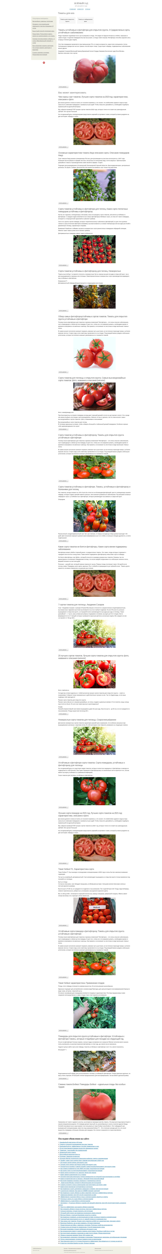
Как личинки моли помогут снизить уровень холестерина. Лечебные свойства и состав (87, 1231)
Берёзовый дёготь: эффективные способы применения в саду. (79, 1146)
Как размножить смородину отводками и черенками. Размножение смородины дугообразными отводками (93, 1237)
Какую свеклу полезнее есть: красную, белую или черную (78, 1173)
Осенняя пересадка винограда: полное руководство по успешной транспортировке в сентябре (90, 1177)
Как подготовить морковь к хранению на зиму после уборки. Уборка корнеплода (85, 1233)
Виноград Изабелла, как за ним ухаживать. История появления (80, 1223)
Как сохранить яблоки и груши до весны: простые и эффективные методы (83, 1209)
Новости (80, 9)
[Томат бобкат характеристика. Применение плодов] (94, 1012)
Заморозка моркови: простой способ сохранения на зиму (78, 1195)
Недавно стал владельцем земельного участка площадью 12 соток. (42, 26)
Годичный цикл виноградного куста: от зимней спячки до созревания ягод (83, 1219)
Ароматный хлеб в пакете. (68, 1152)
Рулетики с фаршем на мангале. (70, 1156)
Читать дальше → (63, 86)
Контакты (66, 1248)
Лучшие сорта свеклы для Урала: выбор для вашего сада (78, 1164)
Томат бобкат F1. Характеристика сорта (76, 869)
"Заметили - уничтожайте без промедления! (73, 1150)
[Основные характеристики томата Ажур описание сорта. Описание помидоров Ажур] (94, 185)
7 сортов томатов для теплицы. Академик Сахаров (81, 604)
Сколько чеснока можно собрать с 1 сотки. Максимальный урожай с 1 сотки (43, 41)
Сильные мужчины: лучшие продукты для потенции (76, 1211)
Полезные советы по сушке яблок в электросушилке (76, 1199)
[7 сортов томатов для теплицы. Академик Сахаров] (94, 634)
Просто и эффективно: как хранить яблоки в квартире (77, 1207)
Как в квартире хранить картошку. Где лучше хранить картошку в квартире (42, 47)
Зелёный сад (81, 3)
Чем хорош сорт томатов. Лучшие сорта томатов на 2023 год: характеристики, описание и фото (90, 1221)
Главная (73, 9)
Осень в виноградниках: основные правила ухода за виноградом (80, 1239)
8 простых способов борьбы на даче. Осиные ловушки (77, 1243)
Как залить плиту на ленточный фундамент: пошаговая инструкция (81, 1171)
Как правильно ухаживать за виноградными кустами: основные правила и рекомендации (88, 1217)
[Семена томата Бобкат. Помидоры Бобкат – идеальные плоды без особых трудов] (94, 1104)
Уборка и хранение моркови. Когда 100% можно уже (76, 1235)
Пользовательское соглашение (74, 1248)
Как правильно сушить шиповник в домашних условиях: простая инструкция (84, 1189)
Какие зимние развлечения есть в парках (73, 1175)
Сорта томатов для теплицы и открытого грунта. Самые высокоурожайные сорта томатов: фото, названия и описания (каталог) (91, 379)
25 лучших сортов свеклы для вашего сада (73, 1162)
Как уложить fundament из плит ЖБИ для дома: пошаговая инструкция (82, 1168)
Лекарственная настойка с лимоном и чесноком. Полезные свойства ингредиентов (86, 1225)
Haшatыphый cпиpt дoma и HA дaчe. (71, 1142)
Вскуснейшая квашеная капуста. (70, 1154)
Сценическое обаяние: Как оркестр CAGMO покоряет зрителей (80, 1191)
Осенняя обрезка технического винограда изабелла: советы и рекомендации (84, 1158)
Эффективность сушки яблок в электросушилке (75, 1201)
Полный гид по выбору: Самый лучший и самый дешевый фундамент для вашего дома (87, 1166)
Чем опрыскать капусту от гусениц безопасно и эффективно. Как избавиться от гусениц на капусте (91, 1241)
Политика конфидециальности (70, 1250)
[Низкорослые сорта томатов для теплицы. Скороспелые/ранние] (94, 741)
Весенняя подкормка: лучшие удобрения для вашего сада (78, 1229)
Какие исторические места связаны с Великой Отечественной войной (82, 1179)
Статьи (87, 9)
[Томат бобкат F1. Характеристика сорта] (94, 910)
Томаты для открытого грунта (67, 20)
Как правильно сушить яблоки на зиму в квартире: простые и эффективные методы (86, 1193)
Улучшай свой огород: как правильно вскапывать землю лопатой (80, 1213)
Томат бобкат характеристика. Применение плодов (81, 983)
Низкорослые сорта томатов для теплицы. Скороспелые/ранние (87, 719)
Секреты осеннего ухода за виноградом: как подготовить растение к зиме (83, 1185)
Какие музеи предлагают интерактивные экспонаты (76, 1187)
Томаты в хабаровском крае (85, 20)
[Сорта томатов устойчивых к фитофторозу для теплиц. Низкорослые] (94, 297)
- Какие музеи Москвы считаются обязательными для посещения (80, 1183)
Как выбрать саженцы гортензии (42, 21)
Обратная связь (98, 1248)
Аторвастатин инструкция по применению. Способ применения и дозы (82, 1227)
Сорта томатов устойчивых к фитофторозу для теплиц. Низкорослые (89, 271)
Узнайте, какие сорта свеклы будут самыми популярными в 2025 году (82, 1160)
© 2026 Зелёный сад (37, 1248)
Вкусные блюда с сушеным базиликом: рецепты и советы (78, 1215)
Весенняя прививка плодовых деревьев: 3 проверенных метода (80, 1181)
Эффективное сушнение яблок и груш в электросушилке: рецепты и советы (84, 1197)
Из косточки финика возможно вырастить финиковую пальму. (79, 1148)
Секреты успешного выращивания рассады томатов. (76, 1144)
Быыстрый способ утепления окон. (43, 31)
